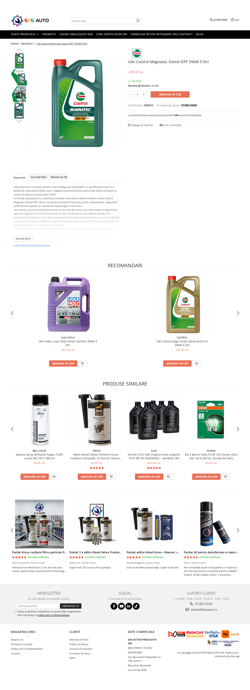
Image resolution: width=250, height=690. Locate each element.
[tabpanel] (75, 103)
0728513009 (203, 604)
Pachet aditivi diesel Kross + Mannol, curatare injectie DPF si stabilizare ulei (177, 552)
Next (19, 121)
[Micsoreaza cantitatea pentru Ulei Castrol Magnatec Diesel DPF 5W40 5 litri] (131, 94)
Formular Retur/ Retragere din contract (162, 34)
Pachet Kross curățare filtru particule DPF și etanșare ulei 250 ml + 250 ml (61, 552)
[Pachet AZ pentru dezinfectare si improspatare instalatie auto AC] (211, 524)
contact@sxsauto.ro (203, 609)
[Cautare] (138, 21)
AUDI (154, 450)
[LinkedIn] (128, 606)
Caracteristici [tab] (38, 177)
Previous (19, 50)
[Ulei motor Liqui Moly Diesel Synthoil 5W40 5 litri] (68, 304)
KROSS (97, 450)
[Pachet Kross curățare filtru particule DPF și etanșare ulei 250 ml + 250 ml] (39, 524)
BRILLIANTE (39, 450)
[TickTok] (136, 606)
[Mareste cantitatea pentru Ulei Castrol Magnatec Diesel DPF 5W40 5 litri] (144, 94)
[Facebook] (114, 606)
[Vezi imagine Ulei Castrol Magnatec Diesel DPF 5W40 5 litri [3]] (19, 110)
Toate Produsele (23, 34)
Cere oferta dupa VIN (111, 34)
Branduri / (28, 43)
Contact (15, 653)
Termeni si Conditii (21, 644)
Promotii (49, 34)
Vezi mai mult (23, 238)
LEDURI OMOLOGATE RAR (76, 34)
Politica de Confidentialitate (54, 615)
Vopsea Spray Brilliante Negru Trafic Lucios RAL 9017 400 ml (39, 456)
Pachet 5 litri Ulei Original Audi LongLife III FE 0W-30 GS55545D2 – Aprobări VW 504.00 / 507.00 (154, 456)
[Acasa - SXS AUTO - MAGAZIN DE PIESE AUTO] (30, 20)
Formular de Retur (80, 653)
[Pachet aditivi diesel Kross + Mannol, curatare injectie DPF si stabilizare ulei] (153, 524)
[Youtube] (121, 606)
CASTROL (182, 337)
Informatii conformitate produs (32, 245)
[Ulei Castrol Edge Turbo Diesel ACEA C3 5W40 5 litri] (182, 304)
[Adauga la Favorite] (82, 363)
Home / (16, 43)
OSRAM (211, 450)
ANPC (72, 658)
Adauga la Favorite (142, 125)
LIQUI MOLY (68, 337)
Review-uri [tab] (59, 177)
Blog (199, 34)
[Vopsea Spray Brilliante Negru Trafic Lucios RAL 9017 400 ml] (39, 420)
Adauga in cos (170, 94)
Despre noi (17, 639)
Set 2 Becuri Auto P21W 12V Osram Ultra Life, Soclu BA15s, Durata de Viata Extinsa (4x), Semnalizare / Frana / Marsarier (211, 456)
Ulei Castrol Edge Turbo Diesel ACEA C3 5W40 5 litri (182, 343)
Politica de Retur (78, 644)
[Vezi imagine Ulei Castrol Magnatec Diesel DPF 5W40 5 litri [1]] (19, 77)
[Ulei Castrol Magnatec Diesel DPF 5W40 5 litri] (75, 103)
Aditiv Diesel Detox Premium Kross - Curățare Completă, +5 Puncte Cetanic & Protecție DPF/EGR (96, 456)
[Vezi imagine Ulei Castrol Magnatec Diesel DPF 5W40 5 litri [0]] (19, 61)
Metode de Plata (78, 639)
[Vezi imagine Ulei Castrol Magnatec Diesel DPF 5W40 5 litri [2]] (19, 94)
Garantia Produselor (81, 649)
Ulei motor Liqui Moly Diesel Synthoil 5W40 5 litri (68, 343)
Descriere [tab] (19, 177)
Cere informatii (171, 125)
